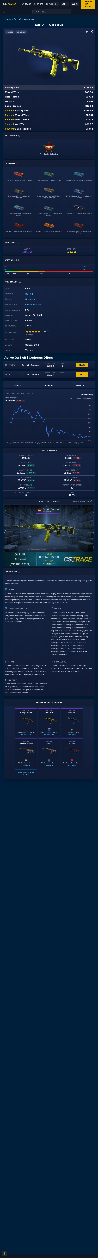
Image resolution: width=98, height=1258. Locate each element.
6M (22, 393)
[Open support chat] (56, 4)
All (33, 393)
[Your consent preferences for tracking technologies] (4, 1253)
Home (8, 19)
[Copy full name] (86, 32)
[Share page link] (91, 32)
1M (12, 393)
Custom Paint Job (33, 304)
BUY (82, 374)
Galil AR (17, 19)
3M (17, 393)
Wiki (51, 4)
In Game (9, 32)
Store (40, 4)
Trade (28, 4)
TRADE (82, 365)
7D (7, 393)
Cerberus (29, 19)
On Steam (21, 32)
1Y (28, 393)
